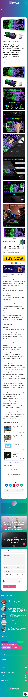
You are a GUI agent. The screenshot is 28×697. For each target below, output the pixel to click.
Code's (20, 641)
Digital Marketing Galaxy (8, 644)
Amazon (4, 641)
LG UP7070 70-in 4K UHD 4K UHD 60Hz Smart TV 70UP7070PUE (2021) (17, 629)
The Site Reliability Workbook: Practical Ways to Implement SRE (17, 616)
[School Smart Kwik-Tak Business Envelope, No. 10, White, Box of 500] (4, 622)
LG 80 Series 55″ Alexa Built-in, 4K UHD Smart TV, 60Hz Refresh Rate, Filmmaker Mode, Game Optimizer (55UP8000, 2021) (17, 603)
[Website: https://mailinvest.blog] (14, 511)
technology (6, 496)
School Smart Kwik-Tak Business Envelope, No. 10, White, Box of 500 (16, 623)
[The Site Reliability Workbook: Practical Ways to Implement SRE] (4, 616)
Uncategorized (17, 647)
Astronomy (13, 641)
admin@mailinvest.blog (14, 508)
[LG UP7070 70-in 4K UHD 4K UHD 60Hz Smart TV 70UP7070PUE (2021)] (4, 629)
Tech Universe (6, 647)
